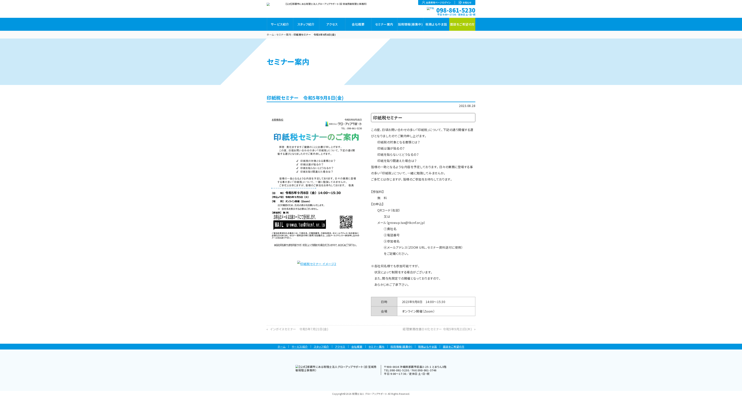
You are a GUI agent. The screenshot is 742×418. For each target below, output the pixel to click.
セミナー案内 (384, 24)
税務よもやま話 (436, 24)
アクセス (332, 24)
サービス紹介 (280, 24)
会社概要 (358, 24)
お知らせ (467, 2)
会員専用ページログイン (438, 2)
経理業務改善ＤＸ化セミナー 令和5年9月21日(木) (437, 329)
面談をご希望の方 (462, 24)
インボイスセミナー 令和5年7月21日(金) (299, 329)
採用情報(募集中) (410, 24)
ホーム (270, 34)
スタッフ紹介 (306, 24)
